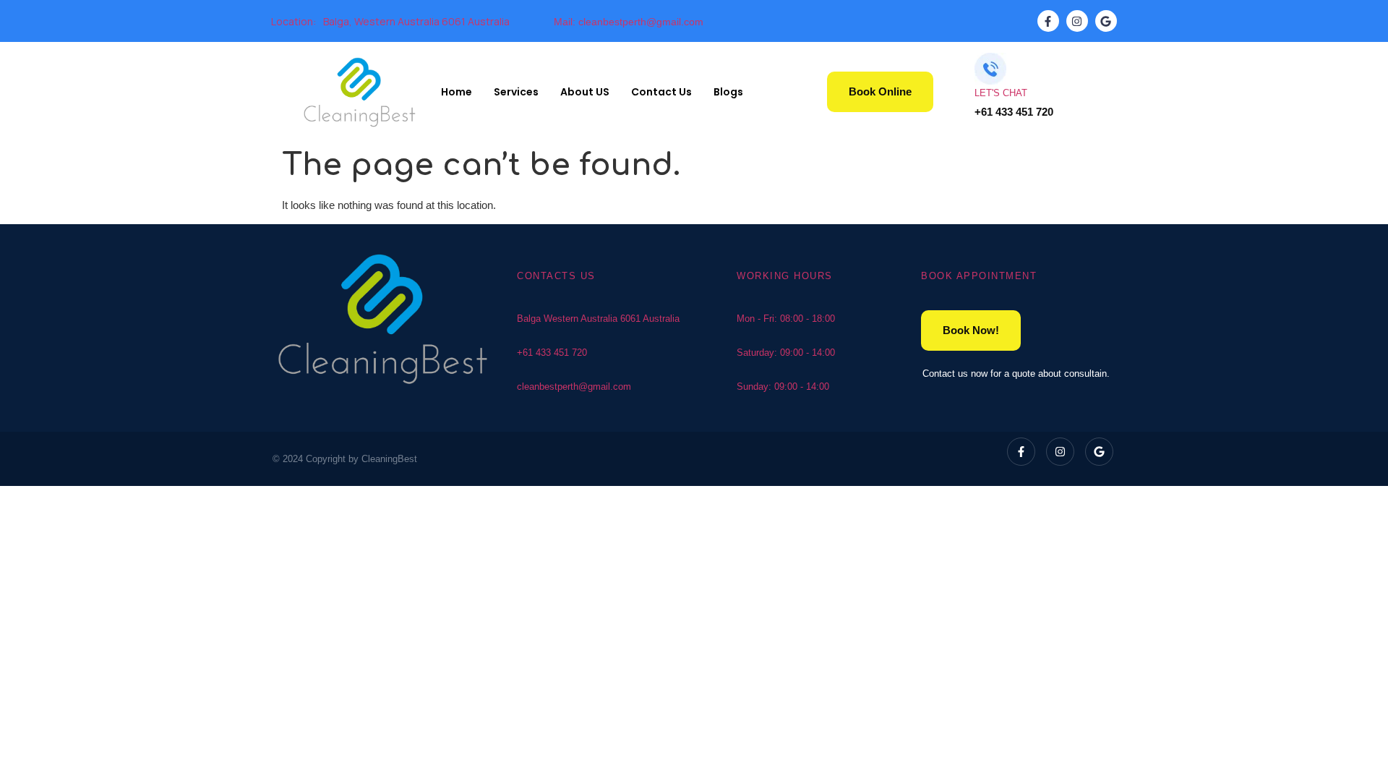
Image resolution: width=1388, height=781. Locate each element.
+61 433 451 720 (552, 352)
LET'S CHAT (1000, 93)
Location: (293, 21)
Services (516, 92)
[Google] (1106, 21)
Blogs (728, 92)
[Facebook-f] (1048, 21)
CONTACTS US (556, 275)
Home (456, 92)
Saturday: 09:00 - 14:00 (786, 352)
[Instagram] (1077, 21)
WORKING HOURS (785, 275)
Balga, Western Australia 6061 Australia (416, 21)
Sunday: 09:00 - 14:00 (783, 386)
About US (584, 92)
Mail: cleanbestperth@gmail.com (628, 21)
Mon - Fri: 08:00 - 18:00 (786, 318)
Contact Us (661, 92)
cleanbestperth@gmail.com (574, 386)
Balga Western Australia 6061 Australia (598, 318)
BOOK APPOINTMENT (979, 275)
